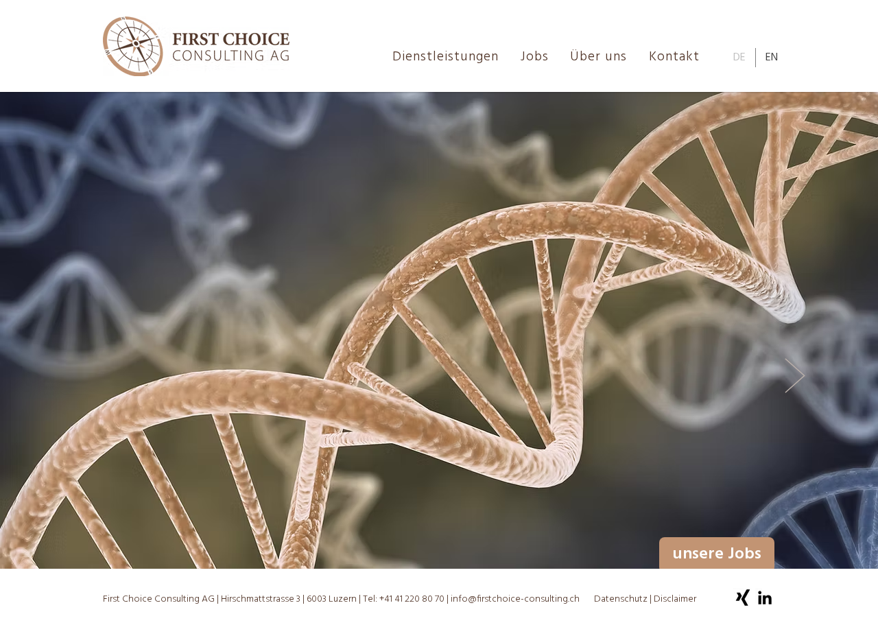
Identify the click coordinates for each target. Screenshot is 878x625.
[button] (600, 57)
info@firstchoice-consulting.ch (515, 599)
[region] (700, 376)
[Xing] (742, 597)
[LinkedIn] (764, 597)
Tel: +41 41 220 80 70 (403, 599)
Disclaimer (675, 599)
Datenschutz (622, 599)
